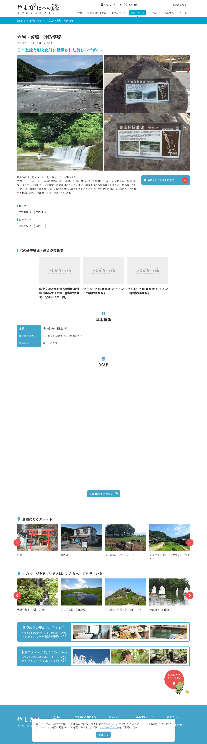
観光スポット (137, 12)
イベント (155, 12)
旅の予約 (169, 12)
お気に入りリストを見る (174, 676)
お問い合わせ (175, 724)
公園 (38, 225)
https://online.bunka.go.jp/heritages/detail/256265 (147, 261)
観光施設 (23, 225)
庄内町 (39, 212)
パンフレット (115, 716)
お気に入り (110, 4)
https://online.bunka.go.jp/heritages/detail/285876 (103, 261)
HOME (21, 20)
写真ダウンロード (145, 716)
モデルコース (118, 12)
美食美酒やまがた (97, 12)
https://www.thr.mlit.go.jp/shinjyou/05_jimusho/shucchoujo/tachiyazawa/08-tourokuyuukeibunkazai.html (59, 265)
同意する (103, 734)
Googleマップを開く (101, 493)
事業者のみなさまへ (85, 716)
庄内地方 (23, 212)
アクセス (184, 12)
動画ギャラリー (175, 716)
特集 (79, 12)
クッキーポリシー (109, 727)
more (20, 526)
